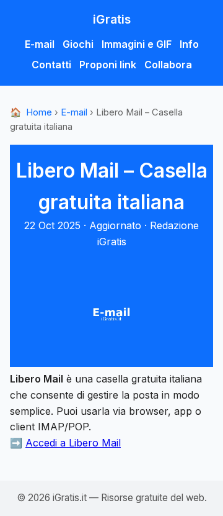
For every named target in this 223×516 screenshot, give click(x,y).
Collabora (168, 64)
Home (31, 112)
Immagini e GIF (137, 44)
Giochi (78, 44)
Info (189, 44)
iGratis (112, 19)
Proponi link (107, 64)
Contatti (51, 64)
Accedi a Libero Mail (73, 443)
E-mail (40, 44)
